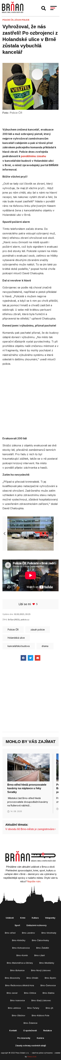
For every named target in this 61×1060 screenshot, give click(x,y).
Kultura (35, 918)
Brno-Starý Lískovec (41, 1000)
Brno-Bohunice (17, 970)
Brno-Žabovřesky (40, 940)
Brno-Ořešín (32, 978)
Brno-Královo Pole (40, 1015)
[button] (44, 8)
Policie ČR (13, 629)
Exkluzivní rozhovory (37, 925)
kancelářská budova (19, 646)
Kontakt (13, 1030)
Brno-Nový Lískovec (41, 970)
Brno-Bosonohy (12, 978)
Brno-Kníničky (18, 940)
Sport (17, 925)
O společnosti (30, 1030)
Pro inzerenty (23, 1038)
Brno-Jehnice (14, 1008)
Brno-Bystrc (50, 978)
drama (45, 646)
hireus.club (31, 1057)
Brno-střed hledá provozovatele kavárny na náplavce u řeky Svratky (26, 788)
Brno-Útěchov (18, 1015)
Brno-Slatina (48, 993)
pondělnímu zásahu (33, 156)
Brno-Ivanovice (17, 1000)
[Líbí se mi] (34, 604)
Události (10, 918)
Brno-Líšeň (39, 955)
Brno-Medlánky (46, 963)
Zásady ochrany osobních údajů (30, 1045)
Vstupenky (50, 918)
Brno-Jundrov (28, 933)
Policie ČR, (8, 20)
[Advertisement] (30, 400)
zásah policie (21, 20)
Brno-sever (12, 993)
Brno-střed (10, 933)
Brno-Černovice (48, 985)
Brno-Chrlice (30, 993)
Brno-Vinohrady (48, 933)
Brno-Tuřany (33, 1008)
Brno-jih (49, 1008)
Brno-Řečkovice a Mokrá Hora (19, 985)
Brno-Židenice (30, 1023)
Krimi (22, 918)
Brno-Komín (22, 955)
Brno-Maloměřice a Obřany (20, 963)
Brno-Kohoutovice (21, 948)
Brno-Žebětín (42, 948)
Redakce (47, 1030)
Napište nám (34, 881)
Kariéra (40, 1038)
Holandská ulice (16, 637)
